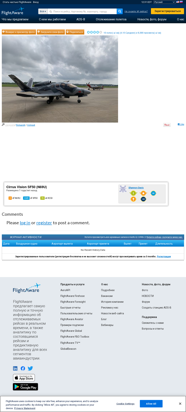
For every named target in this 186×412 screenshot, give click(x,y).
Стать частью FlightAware (17, 2)
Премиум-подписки (72, 325)
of (31, 198)
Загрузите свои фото (52, 32)
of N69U (15, 198)
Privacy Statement (24, 408)
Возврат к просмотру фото (20, 32)
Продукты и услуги (72, 284)
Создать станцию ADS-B (156, 307)
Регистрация (164, 256)
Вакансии (107, 296)
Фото (145, 290)
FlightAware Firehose (72, 296)
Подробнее (108, 290)
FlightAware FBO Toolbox (74, 336)
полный (31, 125)
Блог (104, 319)
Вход (36, 2)
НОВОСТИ (148, 296)
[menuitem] (15, 19)
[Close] (180, 404)
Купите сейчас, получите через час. (165, 237)
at (46, 198)
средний (9, 125)
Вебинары (107, 325)
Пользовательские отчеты (76, 313)
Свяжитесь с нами (153, 322)
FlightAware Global (71, 330)
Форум (146, 301)
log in (25, 222)
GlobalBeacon (68, 348)
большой (20, 125)
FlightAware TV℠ (70, 342)
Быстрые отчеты (70, 307)
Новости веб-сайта (112, 313)
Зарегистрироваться (167, 11)
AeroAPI (65, 290)
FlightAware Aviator (71, 319)
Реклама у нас (109, 307)
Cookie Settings (125, 403)
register (44, 222)
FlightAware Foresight (73, 301)
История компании (112, 301)
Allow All (151, 403)
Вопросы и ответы (153, 328)
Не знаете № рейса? (136, 11)
